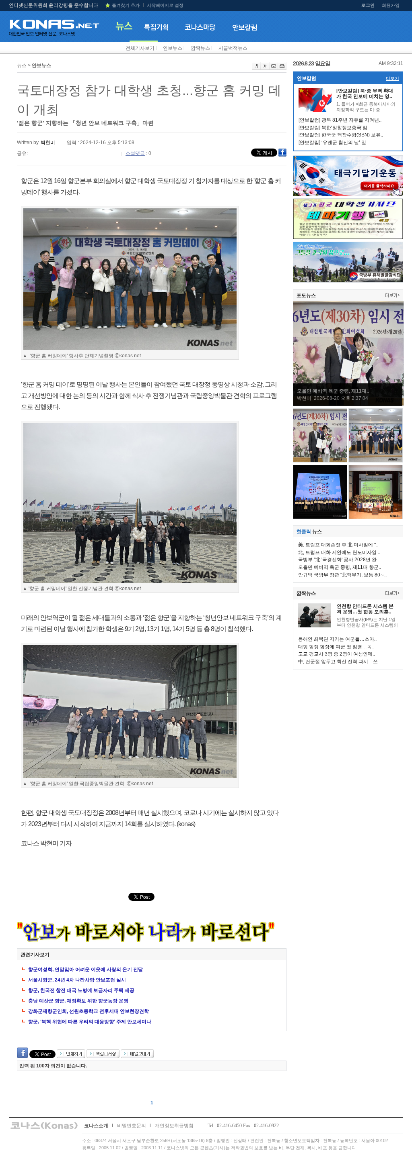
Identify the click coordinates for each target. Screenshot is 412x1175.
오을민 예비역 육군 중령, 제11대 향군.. (339, 567)
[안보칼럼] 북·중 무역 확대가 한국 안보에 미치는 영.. (364, 93)
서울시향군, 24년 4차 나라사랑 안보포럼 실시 (77, 980)
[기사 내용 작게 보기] (265, 68)
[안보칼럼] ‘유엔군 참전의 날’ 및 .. (334, 142)
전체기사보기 (140, 48)
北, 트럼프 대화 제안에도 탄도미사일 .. (339, 552)
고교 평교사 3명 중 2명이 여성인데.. (336, 654)
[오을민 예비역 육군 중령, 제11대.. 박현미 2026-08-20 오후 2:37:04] (348, 404)
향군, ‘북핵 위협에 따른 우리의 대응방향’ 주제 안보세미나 (89, 1021)
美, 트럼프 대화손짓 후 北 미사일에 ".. (338, 545)
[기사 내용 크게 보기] (256, 68)
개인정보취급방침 (174, 1125)
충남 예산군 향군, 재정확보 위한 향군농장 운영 (78, 1001)
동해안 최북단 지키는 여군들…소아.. (337, 639)
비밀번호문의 (131, 1125)
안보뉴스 (172, 48)
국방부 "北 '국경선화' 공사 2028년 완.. (338, 559)
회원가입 (391, 5)
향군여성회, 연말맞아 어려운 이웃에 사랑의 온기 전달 (85, 969)
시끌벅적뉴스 (232, 48)
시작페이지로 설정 (165, 5)
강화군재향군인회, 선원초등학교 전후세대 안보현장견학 (88, 1011)
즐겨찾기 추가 (126, 5)
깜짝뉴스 (200, 48)
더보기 (392, 78)
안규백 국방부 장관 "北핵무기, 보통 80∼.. (342, 575)
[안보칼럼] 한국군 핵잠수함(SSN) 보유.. (341, 135)
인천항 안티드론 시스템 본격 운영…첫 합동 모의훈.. (365, 609)
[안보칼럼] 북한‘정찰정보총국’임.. (334, 127)
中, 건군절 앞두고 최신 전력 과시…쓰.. (339, 661)
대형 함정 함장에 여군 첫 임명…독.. (336, 647)
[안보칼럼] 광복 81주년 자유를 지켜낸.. (340, 120)
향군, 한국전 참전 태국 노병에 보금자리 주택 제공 (81, 990)
